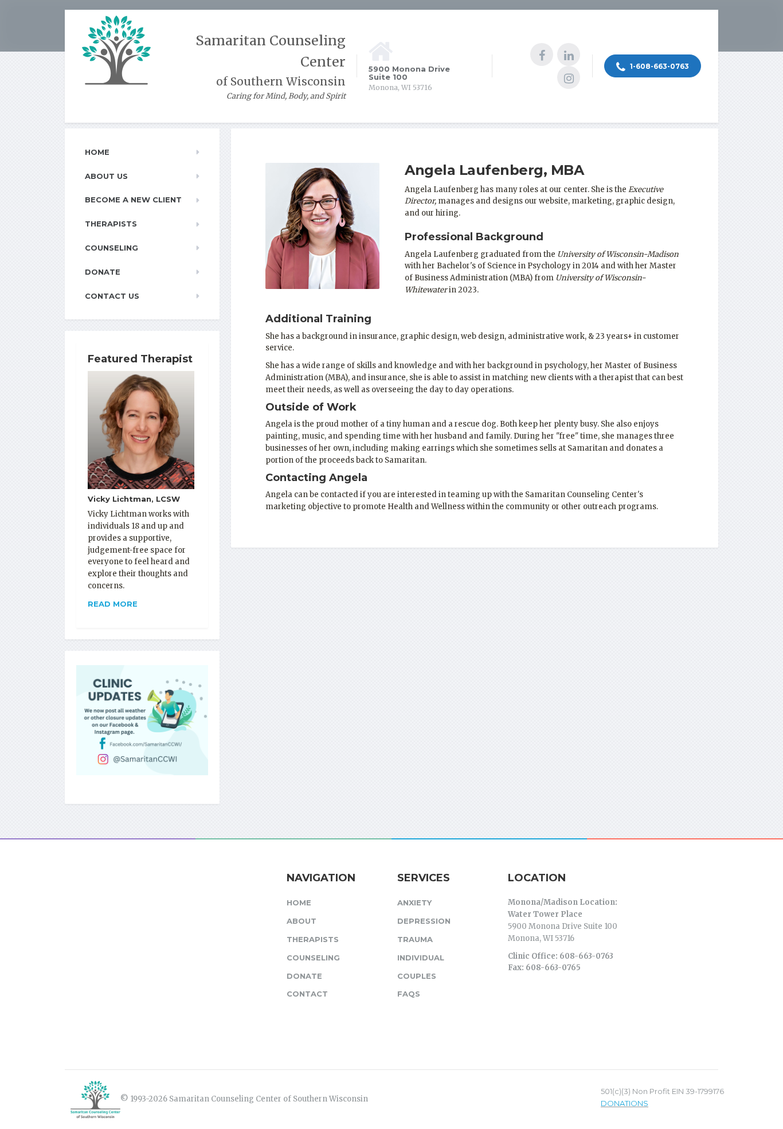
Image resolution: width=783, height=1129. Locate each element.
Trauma (415, 939)
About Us (106, 176)
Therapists (111, 223)
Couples (416, 975)
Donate (102, 271)
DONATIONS (624, 1103)
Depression (424, 920)
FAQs (408, 993)
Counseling (111, 247)
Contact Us (112, 295)
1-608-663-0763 (658, 66)
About (301, 920)
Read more (113, 603)
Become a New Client (133, 199)
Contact (307, 993)
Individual (420, 957)
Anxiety (414, 902)
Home (97, 152)
